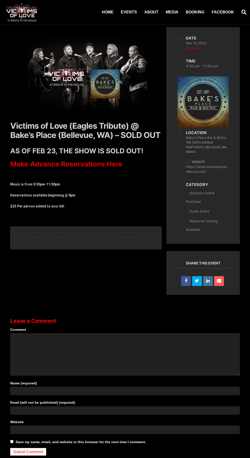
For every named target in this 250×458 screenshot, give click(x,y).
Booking (195, 12)
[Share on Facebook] (186, 281)
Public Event (199, 211)
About (151, 12)
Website (17, 422)
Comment (18, 329)
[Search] (242, 12)
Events (129, 12)
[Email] (219, 281)
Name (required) (23, 383)
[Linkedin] (208, 281)
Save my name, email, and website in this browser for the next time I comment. (81, 442)
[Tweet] (197, 281)
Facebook (223, 12)
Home (108, 12)
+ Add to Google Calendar (48, 237)
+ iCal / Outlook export (126, 237)
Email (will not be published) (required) (42, 402)
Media (172, 12)
